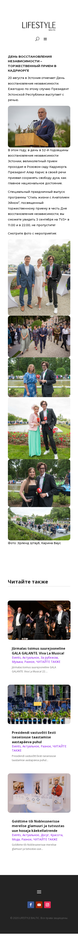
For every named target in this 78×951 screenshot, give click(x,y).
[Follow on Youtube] (39, 904)
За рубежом (49, 657)
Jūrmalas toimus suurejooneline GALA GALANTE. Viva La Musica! (38, 650)
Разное (29, 662)
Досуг (45, 835)
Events (16, 657)
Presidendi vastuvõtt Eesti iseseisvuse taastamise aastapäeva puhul (34, 737)
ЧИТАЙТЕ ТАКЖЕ (48, 662)
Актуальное (30, 657)
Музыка (17, 662)
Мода (16, 839)
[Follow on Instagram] (47, 904)
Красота (56, 835)
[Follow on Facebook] (30, 904)
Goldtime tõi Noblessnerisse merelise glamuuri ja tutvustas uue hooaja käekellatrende (38, 826)
